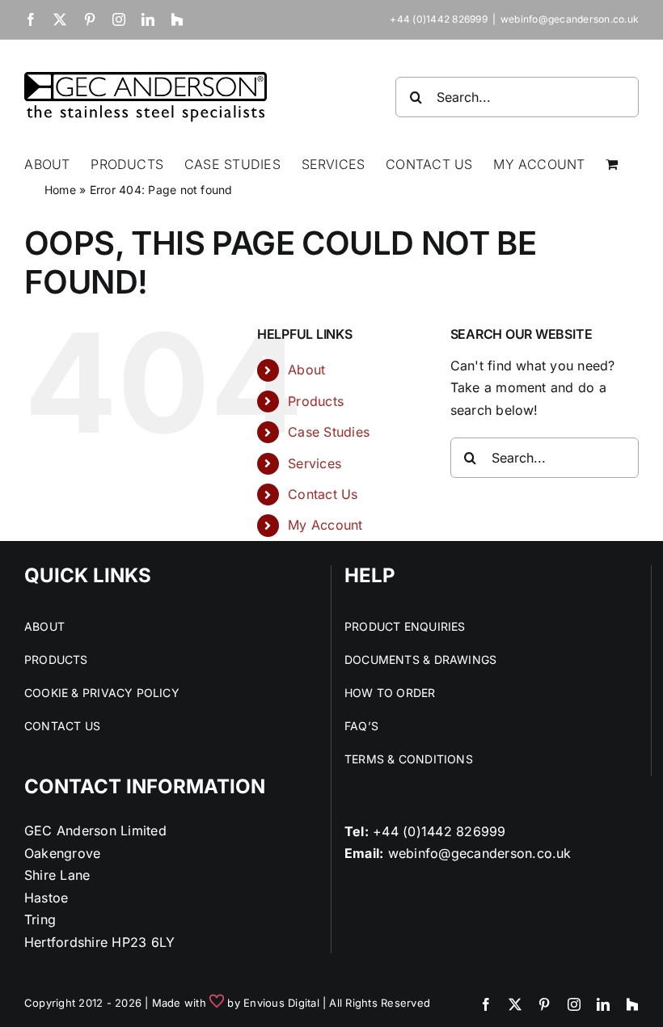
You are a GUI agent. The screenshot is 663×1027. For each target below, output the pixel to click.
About (306, 369)
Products (316, 401)
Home (60, 190)
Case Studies (329, 432)
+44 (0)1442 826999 (439, 831)
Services (314, 463)
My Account (325, 525)
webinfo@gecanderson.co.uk (569, 19)
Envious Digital (281, 1002)
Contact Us (322, 494)
